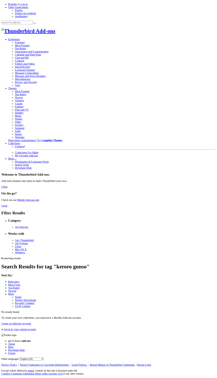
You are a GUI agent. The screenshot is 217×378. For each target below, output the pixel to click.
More (11, 294)
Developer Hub (23, 167)
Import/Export (22, 66)
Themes (12, 88)
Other (18, 122)
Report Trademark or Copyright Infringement (44, 364)
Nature (18, 118)
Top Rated (20, 48)
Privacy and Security (26, 82)
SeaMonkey (21, 16)
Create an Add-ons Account (16, 323)
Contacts (19, 60)
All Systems (21, 243)
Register (12, 4)
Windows (20, 252)
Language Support (25, 69)
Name (18, 297)
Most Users (14, 284)
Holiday (19, 112)
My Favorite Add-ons (26, 155)
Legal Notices (79, 364)
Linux (18, 246)
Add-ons (45, 31)
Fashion (19, 106)
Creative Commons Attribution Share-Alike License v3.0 (32, 373)
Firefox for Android (25, 13)
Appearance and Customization (31, 51)
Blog (10, 347)
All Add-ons (21, 227)
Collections (14, 143)
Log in (24, 4)
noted (31, 370)
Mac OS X (21, 249)
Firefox (19, 10)
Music (18, 115)
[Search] (34, 23)
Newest (19, 97)
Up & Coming (22, 306)
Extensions (14, 39)
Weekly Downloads (25, 300)
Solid (18, 131)
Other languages (10, 358)
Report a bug (144, 364)
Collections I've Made (26, 152)
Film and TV (22, 109)
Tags (17, 85)
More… (12, 158)
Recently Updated (24, 303)
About (11, 343)
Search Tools (22, 164)
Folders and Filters (25, 63)
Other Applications (18, 7)
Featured (20, 42)
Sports (18, 134)
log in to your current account (20, 329)
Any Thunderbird (24, 240)
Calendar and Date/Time (28, 54)
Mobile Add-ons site (28, 200)
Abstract (19, 100)
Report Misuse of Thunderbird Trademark (112, 364)
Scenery (19, 125)
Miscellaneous (22, 79)
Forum (11, 353)
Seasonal (19, 128)
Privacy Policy (9, 364)
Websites (19, 137)
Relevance (13, 281)
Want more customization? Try (35, 140)
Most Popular (22, 45)
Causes (19, 103)
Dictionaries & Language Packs (32, 161)
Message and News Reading (30, 76)
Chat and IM (21, 57)
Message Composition (27, 73)
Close (4, 186)
